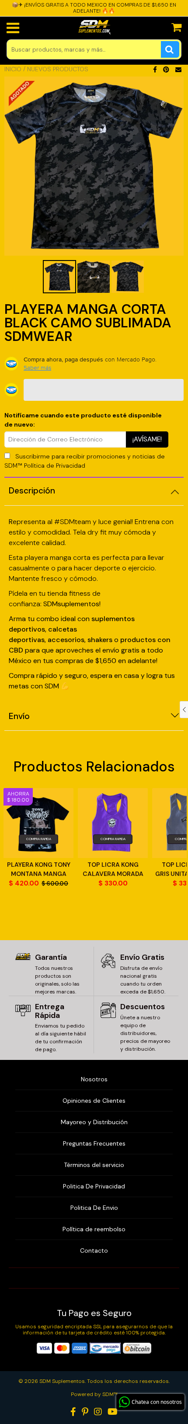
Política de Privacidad (54, 465)
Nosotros (94, 1079)
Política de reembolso (94, 1229)
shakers (100, 639)
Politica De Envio (94, 1208)
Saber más (37, 367)
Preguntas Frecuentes (94, 1143)
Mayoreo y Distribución (94, 1122)
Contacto (94, 1250)
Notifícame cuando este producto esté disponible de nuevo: (83, 419)
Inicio (12, 69)
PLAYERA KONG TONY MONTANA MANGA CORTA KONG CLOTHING (38, 870)
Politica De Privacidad (94, 1186)
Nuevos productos (57, 69)
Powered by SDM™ (94, 1394)
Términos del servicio (94, 1165)
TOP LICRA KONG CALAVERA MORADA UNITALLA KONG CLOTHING (113, 870)
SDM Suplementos (62, 1381)
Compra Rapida (38, 839)
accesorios (66, 639)
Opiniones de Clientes (94, 1100)
